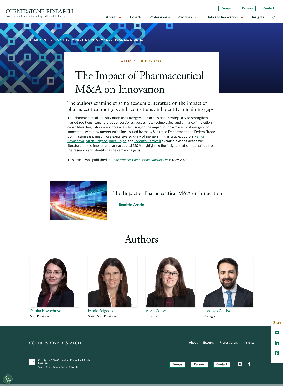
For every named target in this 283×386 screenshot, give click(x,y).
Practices (185, 17)
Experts (136, 17)
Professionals (159, 17)
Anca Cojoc (117, 141)
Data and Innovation (222, 17)
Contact (268, 8)
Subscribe (74, 367)
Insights (258, 17)
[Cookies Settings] (8, 379)
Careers (247, 8)
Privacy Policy (60, 367)
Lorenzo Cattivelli (147, 141)
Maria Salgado (96, 141)
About (111, 17)
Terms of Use (44, 367)
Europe (226, 8)
